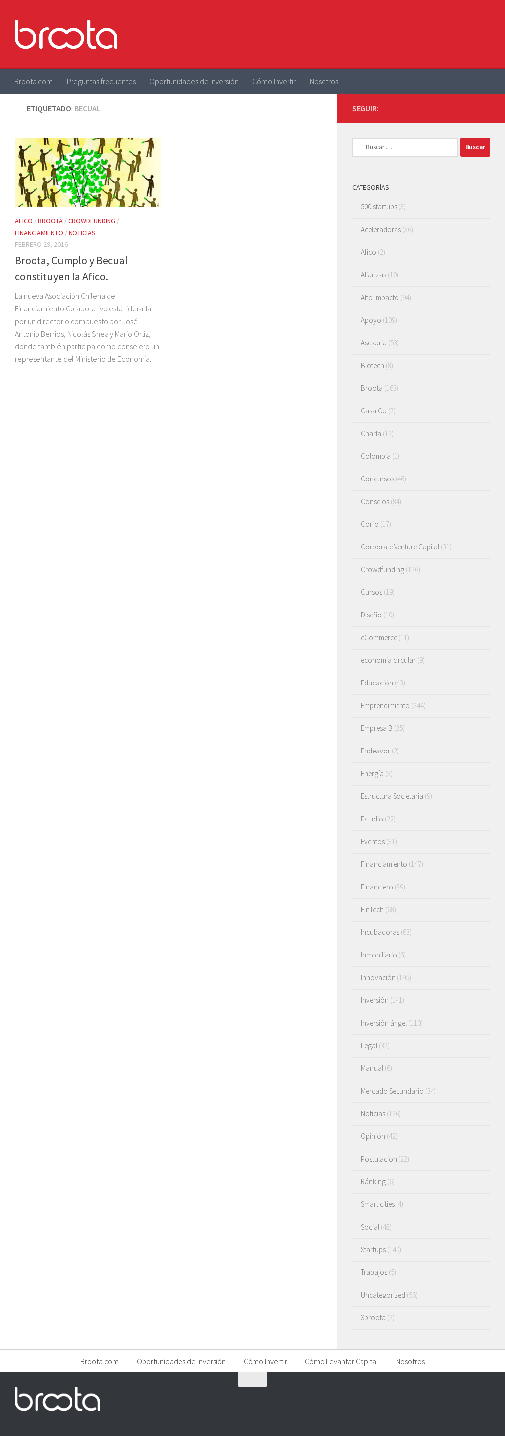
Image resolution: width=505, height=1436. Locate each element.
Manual (372, 1068)
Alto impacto (380, 297)
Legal (369, 1045)
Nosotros (324, 81)
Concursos (377, 478)
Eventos (373, 841)
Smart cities (378, 1204)
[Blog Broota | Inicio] (66, 34)
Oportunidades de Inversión (194, 81)
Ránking (373, 1181)
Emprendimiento (385, 705)
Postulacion (379, 1158)
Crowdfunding (91, 220)
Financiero (377, 886)
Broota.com (33, 81)
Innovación (378, 977)
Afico (24, 220)
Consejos (375, 501)
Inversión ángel (384, 1022)
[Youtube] (468, 108)
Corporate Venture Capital (400, 546)
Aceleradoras (381, 229)
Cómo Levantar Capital (341, 1361)
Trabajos (374, 1272)
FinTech (372, 909)
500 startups (379, 206)
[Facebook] (437, 108)
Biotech (372, 365)
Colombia (376, 456)
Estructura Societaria (392, 796)
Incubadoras (380, 932)
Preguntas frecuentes (101, 81)
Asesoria (374, 342)
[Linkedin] (484, 108)
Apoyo (371, 320)
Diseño (371, 614)
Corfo (370, 524)
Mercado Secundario (392, 1090)
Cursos (371, 592)
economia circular (388, 660)
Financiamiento (39, 232)
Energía (372, 773)
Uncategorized (383, 1294)
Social (370, 1226)
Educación (377, 682)
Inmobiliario (379, 954)
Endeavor (375, 750)
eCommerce (379, 637)
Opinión (373, 1136)
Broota (50, 220)
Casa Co (374, 410)
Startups (373, 1249)
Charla (371, 433)
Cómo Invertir (274, 81)
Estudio (372, 818)
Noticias (82, 232)
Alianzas (373, 274)
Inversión (375, 1000)
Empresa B (377, 728)
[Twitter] (453, 108)
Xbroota (373, 1317)
